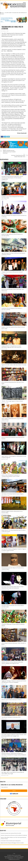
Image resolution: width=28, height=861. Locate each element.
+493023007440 (10, 858)
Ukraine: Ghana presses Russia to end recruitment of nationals (14, 835)
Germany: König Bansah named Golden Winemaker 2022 (18, 155)
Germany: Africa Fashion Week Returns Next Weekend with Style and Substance (12, 587)
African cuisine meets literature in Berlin (11, 699)
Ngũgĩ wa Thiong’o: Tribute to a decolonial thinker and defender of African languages (13, 681)
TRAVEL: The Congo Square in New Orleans (12, 401)
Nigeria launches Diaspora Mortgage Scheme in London (12, 842)
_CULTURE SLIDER (7, 12)
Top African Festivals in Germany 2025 (11, 717)
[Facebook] (13, 853)
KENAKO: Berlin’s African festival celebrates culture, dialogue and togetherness (12, 662)
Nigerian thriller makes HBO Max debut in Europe (13, 364)
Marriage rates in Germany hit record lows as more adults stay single (12, 773)
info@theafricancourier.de (14, 859)
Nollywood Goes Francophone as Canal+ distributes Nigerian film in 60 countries (11, 346)
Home (2, 12)
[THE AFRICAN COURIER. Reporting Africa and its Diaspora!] (14, 5)
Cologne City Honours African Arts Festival (11, 272)
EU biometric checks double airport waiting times (11, 840)
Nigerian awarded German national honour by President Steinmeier (9, 151)
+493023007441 (19, 858)
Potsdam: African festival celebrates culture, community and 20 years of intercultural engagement (12, 178)
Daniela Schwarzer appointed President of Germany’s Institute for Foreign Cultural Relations (13, 754)
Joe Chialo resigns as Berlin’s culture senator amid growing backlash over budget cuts (13, 735)
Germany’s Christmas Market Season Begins (12, 493)
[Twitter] (14, 853)
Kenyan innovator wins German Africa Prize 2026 (11, 833)
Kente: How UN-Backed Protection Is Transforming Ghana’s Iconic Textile (10, 475)
